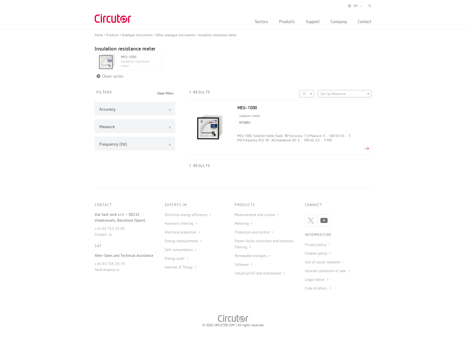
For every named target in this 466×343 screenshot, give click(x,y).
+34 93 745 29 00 (110, 229)
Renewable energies (251, 256)
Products (287, 22)
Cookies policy (316, 254)
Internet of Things (179, 267)
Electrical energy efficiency (186, 215)
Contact (364, 22)
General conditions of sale (326, 271)
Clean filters (165, 93)
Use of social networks (323, 262)
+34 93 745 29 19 (110, 264)
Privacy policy (316, 245)
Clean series (112, 76)
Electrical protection (181, 232)
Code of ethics (316, 289)
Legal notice (314, 280)
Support (313, 22)
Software (242, 265)
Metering (242, 224)
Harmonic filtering (179, 224)
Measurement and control (255, 215)
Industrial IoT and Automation (258, 274)
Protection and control (253, 232)
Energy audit (175, 259)
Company (339, 22)
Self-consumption (179, 250)
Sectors (261, 22)
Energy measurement (182, 241)
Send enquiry (105, 270)
